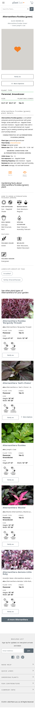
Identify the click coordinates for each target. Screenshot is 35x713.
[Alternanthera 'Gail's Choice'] (17, 388)
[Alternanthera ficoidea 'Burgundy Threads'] (17, 325)
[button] (28, 9)
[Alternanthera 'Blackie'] (17, 513)
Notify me (17, 76)
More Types (25, 175)
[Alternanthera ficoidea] (17, 450)
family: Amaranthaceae (12, 280)
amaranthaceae (15, 143)
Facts (10, 175)
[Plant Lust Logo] (18, 2)
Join (28, 651)
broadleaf (7, 273)
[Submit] (32, 9)
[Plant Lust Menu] (3, 2)
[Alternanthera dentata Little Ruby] (17, 579)
